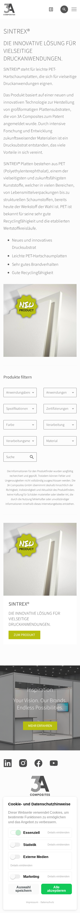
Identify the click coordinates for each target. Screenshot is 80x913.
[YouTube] (53, 763)
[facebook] (38, 763)
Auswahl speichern (23, 888)
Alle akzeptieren (56, 888)
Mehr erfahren (40, 725)
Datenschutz (47, 902)
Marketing (31, 876)
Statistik (29, 845)
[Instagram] (23, 763)
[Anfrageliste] (51, 9)
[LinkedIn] (7, 763)
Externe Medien (35, 857)
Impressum (32, 902)
